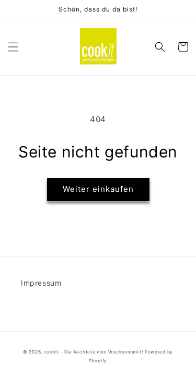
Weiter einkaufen (98, 189)
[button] (13, 46)
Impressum (41, 282)
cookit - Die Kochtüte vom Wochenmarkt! (93, 351)
